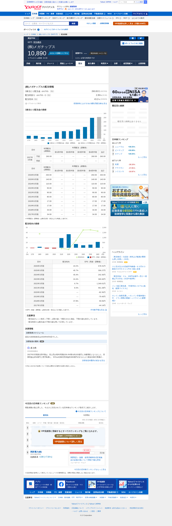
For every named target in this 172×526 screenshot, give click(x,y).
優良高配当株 (90, 18)
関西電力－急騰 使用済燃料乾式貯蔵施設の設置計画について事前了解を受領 (86, 458)
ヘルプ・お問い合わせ (80, 511)
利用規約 (66, 508)
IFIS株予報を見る (98, 310)
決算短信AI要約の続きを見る (93, 360)
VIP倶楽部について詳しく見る (68, 442)
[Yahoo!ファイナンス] (40, 6)
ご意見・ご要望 (95, 511)
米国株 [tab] (102, 497)
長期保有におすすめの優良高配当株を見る (90, 103)
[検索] (145, 2)
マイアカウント (139, 14)
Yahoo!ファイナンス (80, 504)
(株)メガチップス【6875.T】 (48, 34)
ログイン (60, 9)
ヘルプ (115, 2)
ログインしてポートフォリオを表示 (56, 29)
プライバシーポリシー (36, 508)
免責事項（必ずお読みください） (116, 508)
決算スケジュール (104, 18)
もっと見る (142, 157)
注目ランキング (58, 18)
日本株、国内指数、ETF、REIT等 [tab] (69, 497)
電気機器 (37, 42)
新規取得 (73, 6)
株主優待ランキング (75, 18)
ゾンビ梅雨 (139, 2)
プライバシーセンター (53, 508)
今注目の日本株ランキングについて (92, 411)
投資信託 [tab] (123, 497)
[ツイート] (140, 38)
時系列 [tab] (132, 497)
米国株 (42, 14)
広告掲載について (78, 508)
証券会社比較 (87, 14)
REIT (125, 18)
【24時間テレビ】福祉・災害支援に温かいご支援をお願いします (50, 2)
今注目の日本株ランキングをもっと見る (90, 469)
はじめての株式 (138, 18)
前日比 (45, 415)
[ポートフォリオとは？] (38, 29)
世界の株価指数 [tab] (90, 497)
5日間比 (86, 415)
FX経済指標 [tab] (112, 497)
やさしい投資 (91, 23)
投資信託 (59, 14)
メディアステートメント (94, 508)
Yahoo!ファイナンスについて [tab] (44, 497)
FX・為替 (50, 14)
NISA (110, 14)
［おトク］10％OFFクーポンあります (81, 9)
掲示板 (77, 14)
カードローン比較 (121, 14)
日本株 (34, 14)
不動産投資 (98, 14)
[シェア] (132, 38)
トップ (27, 14)
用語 (52, 91)
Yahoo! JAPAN (105, 2)
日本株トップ (29, 18)
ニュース (68, 14)
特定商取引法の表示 (136, 508)
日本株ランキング (43, 18)
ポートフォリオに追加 (134, 43)
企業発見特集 (104, 23)
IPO (117, 18)
